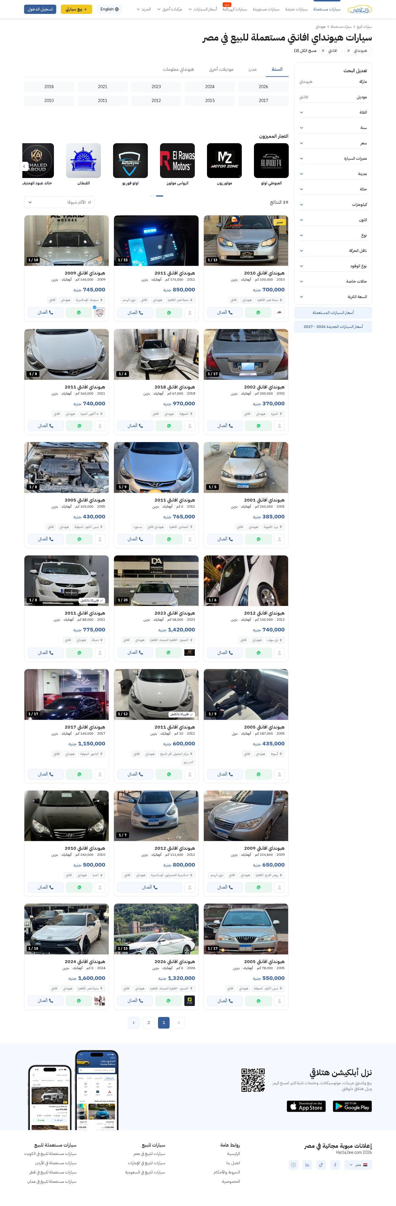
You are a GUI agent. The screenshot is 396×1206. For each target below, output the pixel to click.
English (107, 9)
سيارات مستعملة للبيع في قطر (53, 1172)
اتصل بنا (233, 1163)
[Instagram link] (293, 1164)
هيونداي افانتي (156, 526)
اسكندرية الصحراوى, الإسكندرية (169, 875)
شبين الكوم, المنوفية (87, 526)
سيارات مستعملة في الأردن (56, 1163)
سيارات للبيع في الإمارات (146, 1163)
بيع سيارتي (74, 9)
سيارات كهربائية (235, 9)
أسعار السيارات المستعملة (333, 313)
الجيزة (274, 413)
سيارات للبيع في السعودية (145, 1172)
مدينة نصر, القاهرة (267, 299)
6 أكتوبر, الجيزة (90, 413)
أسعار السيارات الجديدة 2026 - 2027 (333, 327)
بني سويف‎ (272, 639)
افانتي (234, 299)
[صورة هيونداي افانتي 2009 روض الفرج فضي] (246, 816)
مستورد (138, 526)
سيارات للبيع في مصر (149, 1154)
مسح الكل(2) (305, 51)
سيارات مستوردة (266, 9)
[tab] (277, 69)
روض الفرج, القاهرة (267, 875)
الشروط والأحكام (227, 1172)
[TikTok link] (321, 1164)
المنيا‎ (95, 875)
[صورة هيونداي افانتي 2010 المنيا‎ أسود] (66, 816)
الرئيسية (233, 1154)
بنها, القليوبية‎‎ (271, 526)
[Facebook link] (335, 1164)
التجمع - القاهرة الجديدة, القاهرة (169, 639)
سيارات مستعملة (327, 9)
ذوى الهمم (129, 299)
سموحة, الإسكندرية (87, 299)
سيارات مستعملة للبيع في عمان (52, 1181)
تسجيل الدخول (40, 9)
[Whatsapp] (258, 312)
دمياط (95, 639)
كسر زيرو (188, 762)
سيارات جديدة (296, 9)
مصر (358, 1164)
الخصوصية (231, 1181)
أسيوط (274, 753)
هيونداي (247, 299)
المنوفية (183, 413)
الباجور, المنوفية (89, 753)
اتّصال (222, 312)
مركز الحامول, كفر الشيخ (174, 753)
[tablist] (156, 69)
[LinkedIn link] (307, 1164)
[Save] (210, 222)
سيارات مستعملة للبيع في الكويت (50, 1154)
